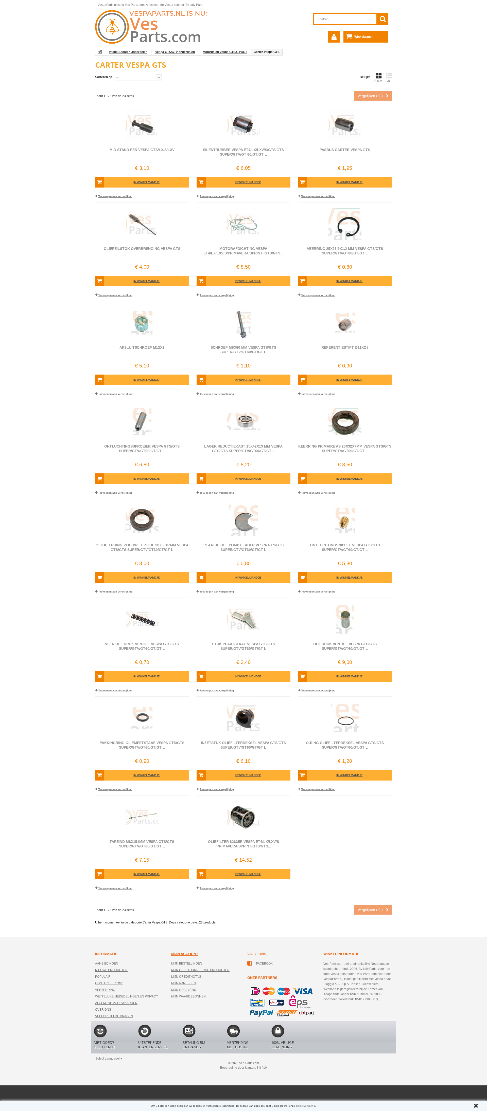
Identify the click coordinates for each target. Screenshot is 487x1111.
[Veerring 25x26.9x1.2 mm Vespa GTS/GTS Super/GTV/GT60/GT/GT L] (345, 224)
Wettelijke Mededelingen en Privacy (126, 996)
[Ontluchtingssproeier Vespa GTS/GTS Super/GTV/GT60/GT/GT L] (142, 421)
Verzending (105, 990)
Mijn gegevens (183, 990)
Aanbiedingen (106, 963)
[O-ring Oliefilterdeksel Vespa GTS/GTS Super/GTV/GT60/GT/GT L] (345, 718)
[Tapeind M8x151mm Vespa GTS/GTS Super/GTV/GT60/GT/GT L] (142, 817)
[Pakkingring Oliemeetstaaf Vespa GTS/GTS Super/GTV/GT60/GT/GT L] (142, 718)
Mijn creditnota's (186, 976)
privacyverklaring (305, 1105)
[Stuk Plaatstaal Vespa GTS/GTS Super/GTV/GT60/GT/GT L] (243, 619)
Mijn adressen (183, 983)
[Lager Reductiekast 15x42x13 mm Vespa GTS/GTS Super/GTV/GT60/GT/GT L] (243, 421)
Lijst (389, 80)
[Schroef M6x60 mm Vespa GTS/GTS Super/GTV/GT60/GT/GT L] (243, 322)
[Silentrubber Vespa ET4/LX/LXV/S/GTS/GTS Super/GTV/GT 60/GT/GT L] (243, 125)
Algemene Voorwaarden (116, 1003)
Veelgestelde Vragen (114, 1016)
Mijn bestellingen (186, 963)
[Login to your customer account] (334, 37)
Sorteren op (103, 77)
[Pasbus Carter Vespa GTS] (345, 125)
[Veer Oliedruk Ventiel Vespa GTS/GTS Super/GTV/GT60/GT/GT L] (142, 619)
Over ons (103, 1009)
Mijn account (184, 954)
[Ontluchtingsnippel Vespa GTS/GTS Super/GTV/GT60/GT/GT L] (345, 520)
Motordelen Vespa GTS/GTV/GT (225, 52)
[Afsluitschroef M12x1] (142, 322)
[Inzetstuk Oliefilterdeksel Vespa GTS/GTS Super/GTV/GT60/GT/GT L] (243, 718)
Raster (378, 80)
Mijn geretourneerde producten (200, 970)
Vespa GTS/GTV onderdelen (175, 52)
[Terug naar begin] (100, 52)
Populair (103, 976)
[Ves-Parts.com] (154, 26)
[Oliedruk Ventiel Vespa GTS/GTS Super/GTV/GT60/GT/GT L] (345, 619)
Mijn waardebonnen (188, 996)
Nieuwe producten (111, 970)
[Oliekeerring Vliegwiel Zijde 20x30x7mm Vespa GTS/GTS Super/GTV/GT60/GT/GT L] (142, 520)
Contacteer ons (109, 983)
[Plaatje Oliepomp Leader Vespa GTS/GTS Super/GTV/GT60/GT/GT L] (243, 520)
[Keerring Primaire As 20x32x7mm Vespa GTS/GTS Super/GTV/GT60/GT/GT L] (345, 421)
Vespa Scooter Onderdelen (128, 52)
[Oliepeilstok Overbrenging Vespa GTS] (142, 224)
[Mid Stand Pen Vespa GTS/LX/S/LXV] (142, 125)
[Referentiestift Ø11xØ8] (345, 322)
